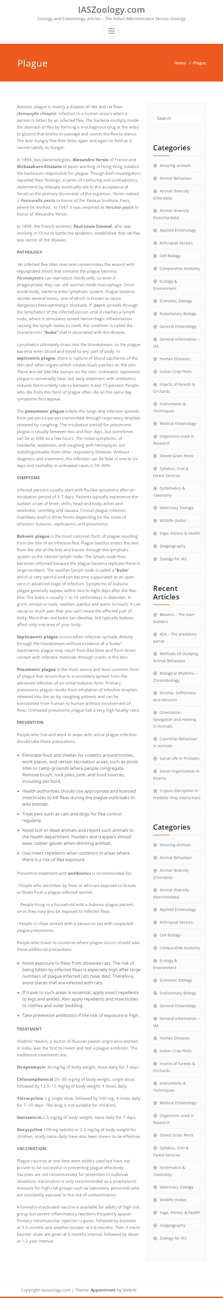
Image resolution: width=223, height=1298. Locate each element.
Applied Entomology (178, 230)
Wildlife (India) (173, 520)
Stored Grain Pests (176, 455)
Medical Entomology (178, 423)
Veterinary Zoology (176, 507)
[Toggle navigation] (111, 31)
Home (180, 63)
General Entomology (178, 326)
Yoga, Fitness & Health (180, 533)
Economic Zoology (176, 300)
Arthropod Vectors (176, 242)
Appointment (102, 1290)
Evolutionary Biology (178, 313)
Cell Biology (170, 255)
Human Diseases (175, 358)
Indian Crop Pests (176, 371)
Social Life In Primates (180, 758)
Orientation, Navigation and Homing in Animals (174, 719)
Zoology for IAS (173, 558)
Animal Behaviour (176, 178)
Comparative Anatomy (180, 268)
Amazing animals (175, 165)
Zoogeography (172, 546)
